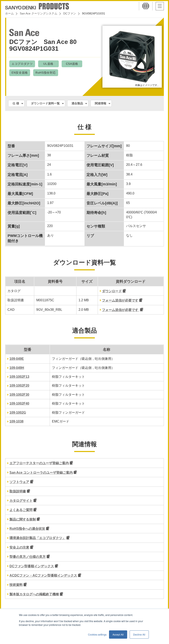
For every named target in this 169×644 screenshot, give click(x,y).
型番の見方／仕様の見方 (27, 556)
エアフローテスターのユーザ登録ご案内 (39, 463)
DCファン (69, 13)
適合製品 (77, 103)
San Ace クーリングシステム (38, 13)
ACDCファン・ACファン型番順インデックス (43, 575)
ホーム (9, 13)
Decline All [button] (139, 634)
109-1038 (16, 421)
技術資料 (16, 584)
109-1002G (17, 412)
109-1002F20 (19, 385)
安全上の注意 (19, 547)
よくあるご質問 (21, 510)
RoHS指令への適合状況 (27, 528)
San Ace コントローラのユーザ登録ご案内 (41, 472)
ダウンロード (112, 291)
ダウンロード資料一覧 (45, 103)
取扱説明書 (17, 491)
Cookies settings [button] (97, 634)
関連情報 (100, 103)
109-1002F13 (19, 376)
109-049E (16, 358)
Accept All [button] (118, 634)
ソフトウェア (19, 482)
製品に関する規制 (22, 519)
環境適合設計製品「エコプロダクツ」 (37, 538)
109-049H (16, 368)
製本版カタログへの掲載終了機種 (34, 594)
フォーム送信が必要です (120, 300)
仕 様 (16, 103)
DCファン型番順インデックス (31, 566)
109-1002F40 (19, 403)
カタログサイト (21, 500)
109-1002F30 (19, 394)
